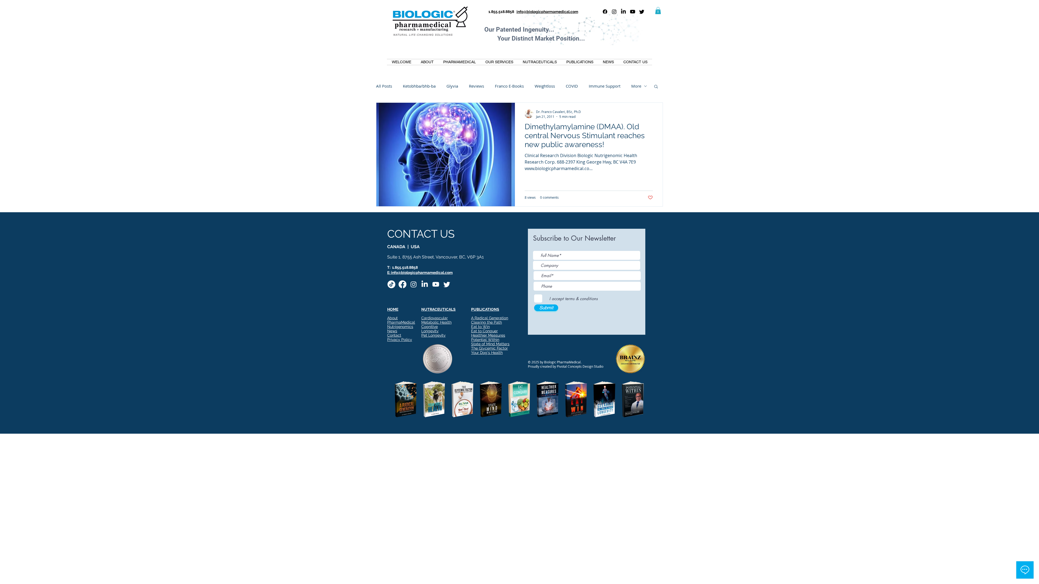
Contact (394, 335)
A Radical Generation (489, 318)
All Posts (384, 86)
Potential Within (485, 339)
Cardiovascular (434, 318)
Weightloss (545, 86)
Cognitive (429, 326)
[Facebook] (605, 12)
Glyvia (452, 86)
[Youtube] (633, 12)
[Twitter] (642, 12)
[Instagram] (614, 12)
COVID (572, 86)
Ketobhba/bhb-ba (419, 86)
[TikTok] (391, 284)
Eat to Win (480, 326)
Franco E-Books (509, 86)
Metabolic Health (436, 322)
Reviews (476, 86)
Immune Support (604, 86)
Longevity (430, 331)
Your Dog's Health (487, 352)
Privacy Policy (399, 339)
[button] (658, 10)
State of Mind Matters (490, 344)
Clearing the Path (486, 322)
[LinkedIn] (623, 12)
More (636, 86)
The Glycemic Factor (489, 348)
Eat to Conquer (484, 331)
